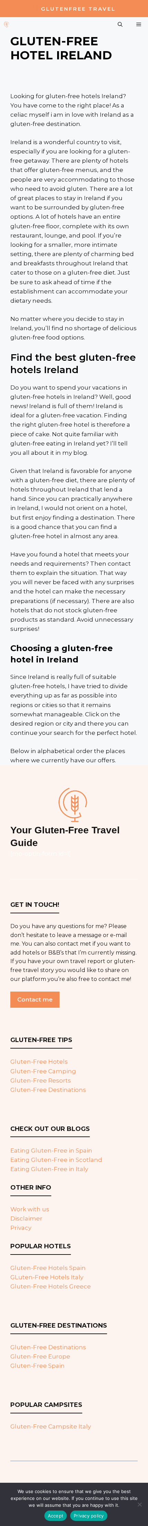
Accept (56, 1515)
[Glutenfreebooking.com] (6, 24)
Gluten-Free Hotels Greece (50, 1286)
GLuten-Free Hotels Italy (46, 1277)
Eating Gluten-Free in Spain (51, 1150)
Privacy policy (89, 1515)
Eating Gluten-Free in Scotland (56, 1159)
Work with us (29, 1209)
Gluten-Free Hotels (39, 1061)
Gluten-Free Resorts (40, 1080)
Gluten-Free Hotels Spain (48, 1267)
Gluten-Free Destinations (48, 1089)
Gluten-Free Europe (40, 1356)
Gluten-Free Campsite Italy (50, 1426)
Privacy (20, 1227)
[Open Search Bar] (120, 24)
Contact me (35, 999)
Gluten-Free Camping (43, 1071)
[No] (139, 1504)
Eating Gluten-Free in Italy (49, 1169)
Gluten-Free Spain (37, 1365)
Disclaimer (26, 1218)
